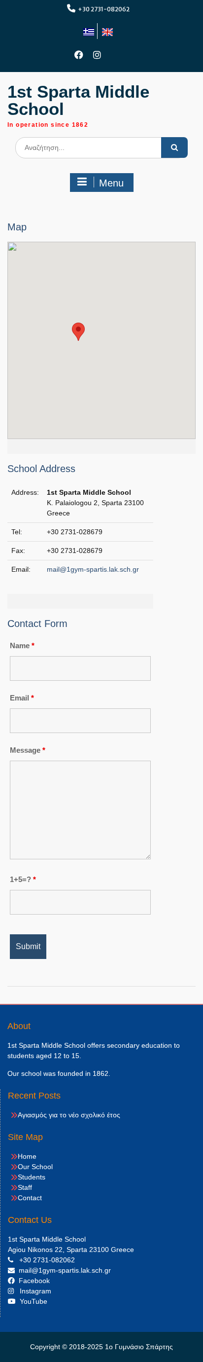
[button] (78, 332)
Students (31, 1177)
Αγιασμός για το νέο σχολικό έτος (69, 1115)
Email (22, 698)
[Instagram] (97, 55)
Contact (30, 1198)
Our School (35, 1167)
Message (27, 750)
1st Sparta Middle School (78, 100)
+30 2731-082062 (104, 9)
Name (22, 645)
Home (27, 1156)
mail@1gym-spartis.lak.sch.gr (93, 569)
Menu (111, 183)
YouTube (31, 1301)
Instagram (32, 1291)
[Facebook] (79, 55)
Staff (25, 1187)
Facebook (32, 1281)
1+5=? (23, 879)
